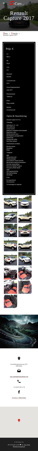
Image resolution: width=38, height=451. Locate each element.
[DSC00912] (25, 230)
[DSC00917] (10, 216)
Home (5, 33)
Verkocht (14, 33)
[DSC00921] (10, 244)
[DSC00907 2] (25, 287)
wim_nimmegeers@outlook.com (19, 376)
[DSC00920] (25, 244)
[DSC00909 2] (10, 301)
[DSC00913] (10, 259)
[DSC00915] (25, 216)
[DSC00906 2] (10, 287)
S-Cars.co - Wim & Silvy (19, 398)
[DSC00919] (25, 259)
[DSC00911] (10, 230)
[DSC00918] (25, 202)
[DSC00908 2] (25, 273)
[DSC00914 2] (10, 273)
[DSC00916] (10, 202)
